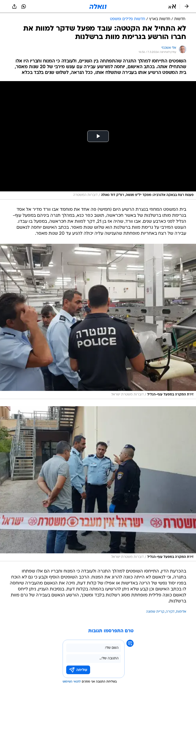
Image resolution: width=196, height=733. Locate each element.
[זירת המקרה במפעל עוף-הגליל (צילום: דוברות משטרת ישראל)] (98, 321)
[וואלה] (98, 6)
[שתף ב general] (14, 6)
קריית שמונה (155, 611)
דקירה (170, 611)
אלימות (181, 611)
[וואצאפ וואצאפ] (23, 6)
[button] (172, 6)
